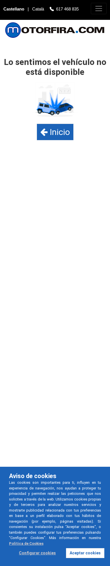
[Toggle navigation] (99, 8)
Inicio (59, 132)
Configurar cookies (37, 553)
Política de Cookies (26, 543)
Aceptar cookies (85, 553)
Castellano (14, 9)
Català (38, 9)
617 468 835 (67, 9)
